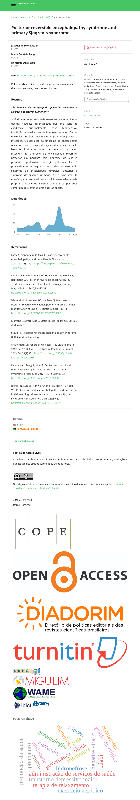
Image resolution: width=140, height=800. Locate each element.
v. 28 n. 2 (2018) (42, 17)
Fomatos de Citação (97, 99)
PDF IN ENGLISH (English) (102, 47)
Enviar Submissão (24, 440)
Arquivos (25, 17)
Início (14, 17)
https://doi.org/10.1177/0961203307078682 (36, 313)
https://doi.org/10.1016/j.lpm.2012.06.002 (35, 378)
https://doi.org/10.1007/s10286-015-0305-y (35, 402)
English (21, 424)
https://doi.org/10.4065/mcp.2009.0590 (33, 292)
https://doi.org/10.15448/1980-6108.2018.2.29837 (45, 75)
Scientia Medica (28, 3)
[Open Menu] (13, 5)
